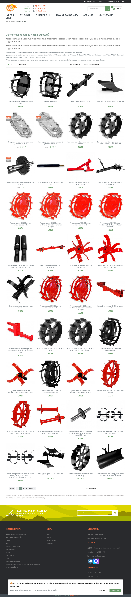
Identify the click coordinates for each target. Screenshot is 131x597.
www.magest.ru (73, 595)
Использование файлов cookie (46, 590)
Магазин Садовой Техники (96, 534)
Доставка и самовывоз (13, 546)
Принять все (115, 590)
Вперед (32, 488)
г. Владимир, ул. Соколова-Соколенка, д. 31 (106, 548)
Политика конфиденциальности (21, 590)
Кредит (8, 543)
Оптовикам (50, 543)
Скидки (49, 537)
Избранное (101, 1)
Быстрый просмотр (14, 101)
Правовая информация (13, 561)
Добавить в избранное (27, 101)
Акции (48, 534)
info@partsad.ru (40, 11)
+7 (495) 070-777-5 (40, 6)
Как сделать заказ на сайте (14, 537)
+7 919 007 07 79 (39, 8)
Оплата (8, 540)
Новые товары (51, 540)
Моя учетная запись (89, 1)
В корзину (20, 101)
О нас (7, 558)
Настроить (102, 590)
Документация (10, 549)
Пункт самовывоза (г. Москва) (97, 538)
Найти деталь (10, 555)
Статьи (8, 552)
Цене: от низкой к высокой (103, 64)
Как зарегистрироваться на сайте (16, 534)
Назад (12, 488)
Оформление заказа (113, 1)
